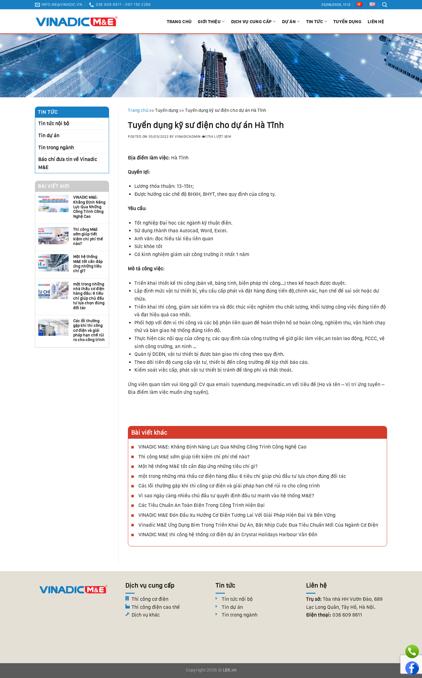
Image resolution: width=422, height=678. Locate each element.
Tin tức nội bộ (53, 123)
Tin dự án (48, 135)
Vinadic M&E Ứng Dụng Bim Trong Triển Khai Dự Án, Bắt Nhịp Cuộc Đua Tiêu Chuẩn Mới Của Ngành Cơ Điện (258, 525)
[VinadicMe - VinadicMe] (76, 21)
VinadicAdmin (187, 136)
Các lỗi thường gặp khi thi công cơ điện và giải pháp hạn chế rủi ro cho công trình (89, 330)
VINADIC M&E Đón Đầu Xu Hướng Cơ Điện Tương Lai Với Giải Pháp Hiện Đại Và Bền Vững (236, 515)
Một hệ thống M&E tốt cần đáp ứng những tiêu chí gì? (88, 263)
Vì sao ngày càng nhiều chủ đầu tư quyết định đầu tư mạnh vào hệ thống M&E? (226, 496)
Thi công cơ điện (150, 599)
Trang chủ (179, 21)
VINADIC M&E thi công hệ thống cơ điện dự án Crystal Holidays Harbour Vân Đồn (227, 534)
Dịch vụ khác (146, 615)
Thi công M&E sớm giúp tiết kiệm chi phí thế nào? (88, 236)
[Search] (384, 4)
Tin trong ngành (56, 147)
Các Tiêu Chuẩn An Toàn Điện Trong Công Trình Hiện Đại (201, 505)
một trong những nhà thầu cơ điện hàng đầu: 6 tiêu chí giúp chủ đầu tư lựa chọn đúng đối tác (88, 296)
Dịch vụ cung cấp (251, 21)
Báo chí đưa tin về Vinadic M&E (67, 163)
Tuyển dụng (347, 21)
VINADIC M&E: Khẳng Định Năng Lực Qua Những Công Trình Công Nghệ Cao (89, 206)
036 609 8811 (347, 615)
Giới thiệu (209, 21)
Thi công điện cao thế (156, 607)
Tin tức (314, 21)
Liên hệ (376, 21)
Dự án (289, 21)
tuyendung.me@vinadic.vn (261, 384)
